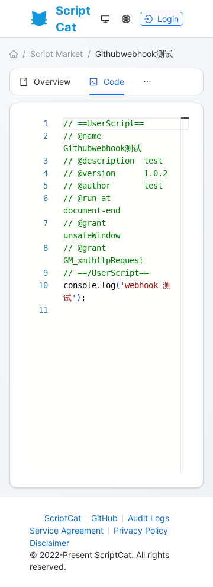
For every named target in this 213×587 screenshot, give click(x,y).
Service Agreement (67, 530)
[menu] (106, 81)
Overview (52, 81)
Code (114, 81)
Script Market (56, 54)
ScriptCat (62, 518)
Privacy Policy (141, 530)
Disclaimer (49, 543)
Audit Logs (148, 518)
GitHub (104, 518)
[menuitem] (45, 81)
